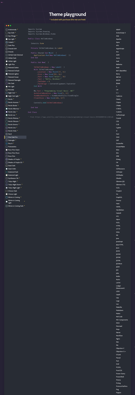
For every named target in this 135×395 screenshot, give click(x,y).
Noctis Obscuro (14, 121)
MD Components (122, 320)
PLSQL (118, 367)
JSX (117, 270)
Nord (10, 134)
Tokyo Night (13, 181)
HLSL (118, 222)
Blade (118, 83)
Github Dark (12, 58)
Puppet (118, 393)
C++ (117, 93)
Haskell (118, 213)
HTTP (118, 229)
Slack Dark (11, 166)
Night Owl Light (14, 96)
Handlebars (120, 210)
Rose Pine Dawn (14, 150)
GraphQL (119, 197)
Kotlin (118, 276)
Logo (117, 301)
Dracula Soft (12, 49)
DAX (117, 137)
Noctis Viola (13, 131)
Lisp (117, 298)
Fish (117, 166)
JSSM (118, 267)
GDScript (119, 172)
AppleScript (120, 49)
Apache (118, 39)
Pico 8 (11, 143)
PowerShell (120, 377)
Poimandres (12, 147)
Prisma (118, 380)
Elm (117, 153)
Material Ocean (13, 77)
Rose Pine (11, 156)
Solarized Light (13, 175)
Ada (117, 36)
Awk (117, 61)
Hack (117, 204)
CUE (117, 124)
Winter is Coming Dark (16, 206)
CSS (117, 121)
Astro (118, 58)
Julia (117, 273)
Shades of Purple (14, 159)
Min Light (11, 86)
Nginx (118, 339)
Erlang (118, 159)
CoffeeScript (120, 115)
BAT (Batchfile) (121, 71)
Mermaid (119, 326)
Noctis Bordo (13, 105)
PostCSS (119, 370)
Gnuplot (119, 191)
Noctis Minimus (14, 118)
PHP (117, 364)
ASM (117, 55)
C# (117, 90)
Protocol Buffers (121, 386)
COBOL (118, 109)
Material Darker (13, 68)
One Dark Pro (12, 137)
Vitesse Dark (12, 191)
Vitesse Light (12, 194)
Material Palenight (14, 80)
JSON (118, 251)
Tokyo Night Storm (15, 185)
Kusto (118, 279)
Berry (118, 74)
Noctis (11, 99)
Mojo (117, 329)
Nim (117, 342)
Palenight (12, 140)
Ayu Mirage (12, 36)
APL (117, 45)
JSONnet (119, 264)
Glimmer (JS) (120, 181)
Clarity (118, 99)
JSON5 (118, 254)
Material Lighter (13, 74)
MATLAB (119, 317)
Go (117, 194)
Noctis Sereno (13, 124)
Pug (117, 389)
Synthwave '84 (14, 178)
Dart (117, 134)
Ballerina (119, 64)
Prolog (118, 383)
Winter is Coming (14, 197)
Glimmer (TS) (120, 185)
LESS (118, 291)
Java (117, 238)
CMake (118, 105)
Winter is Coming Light (16, 201)
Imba (117, 232)
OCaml (118, 355)
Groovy (118, 200)
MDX (117, 323)
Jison (117, 248)
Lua (117, 304)
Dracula (10, 52)
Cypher (118, 128)
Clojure (118, 102)
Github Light (12, 61)
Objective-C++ (121, 351)
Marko (118, 313)
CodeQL (119, 112)
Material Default (13, 71)
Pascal (118, 358)
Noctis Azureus (14, 102)
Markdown (119, 310)
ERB (117, 156)
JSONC (118, 257)
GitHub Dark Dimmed (15, 55)
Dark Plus (11, 45)
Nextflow (119, 336)
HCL (117, 216)
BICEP (118, 80)
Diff (117, 140)
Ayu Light (12, 39)
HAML (118, 207)
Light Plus (11, 64)
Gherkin (118, 178)
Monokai (11, 90)
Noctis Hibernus (14, 109)
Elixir (117, 150)
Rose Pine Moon (13, 153)
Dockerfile (119, 143)
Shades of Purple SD (16, 162)
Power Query (120, 374)
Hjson (118, 219)
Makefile (119, 307)
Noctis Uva (12, 128)
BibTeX (118, 77)
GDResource (120, 169)
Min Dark (11, 83)
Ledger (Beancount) (120, 287)
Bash (117, 68)
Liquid (118, 294)
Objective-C (120, 348)
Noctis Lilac (12, 112)
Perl (117, 361)
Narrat (118, 332)
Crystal (118, 118)
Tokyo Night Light (14, 188)
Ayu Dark (12, 33)
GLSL (118, 188)
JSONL (118, 260)
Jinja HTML (119, 245)
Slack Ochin (12, 169)
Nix (117, 345)
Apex (118, 42)
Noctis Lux (12, 115)
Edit (110, 30)
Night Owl (12, 93)
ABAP (118, 30)
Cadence (119, 96)
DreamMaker (120, 147)
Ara (117, 52)
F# (117, 162)
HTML (118, 226)
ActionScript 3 (121, 33)
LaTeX (118, 283)
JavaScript (119, 241)
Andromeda (13, 30)
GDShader (119, 175)
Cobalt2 (11, 42)
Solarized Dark (13, 172)
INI (117, 235)
